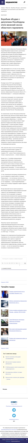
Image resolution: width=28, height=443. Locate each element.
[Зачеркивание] (7, 263)
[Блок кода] (14, 263)
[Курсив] (4, 263)
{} (17, 263)
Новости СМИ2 (5, 282)
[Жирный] (2, 263)
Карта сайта (14, 404)
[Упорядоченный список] (9, 263)
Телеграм (8, 441)
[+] (19, 263)
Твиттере (20, 439)
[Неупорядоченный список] (11, 263)
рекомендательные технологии (9, 429)
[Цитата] (13, 263)
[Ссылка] (16, 263)
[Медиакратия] (11, 2)
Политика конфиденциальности (14, 406)
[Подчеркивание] (6, 263)
